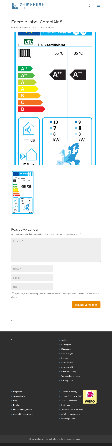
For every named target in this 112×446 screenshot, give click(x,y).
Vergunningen (19, 396)
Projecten (17, 391)
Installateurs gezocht (22, 409)
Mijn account (66, 349)
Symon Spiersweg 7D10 (71, 396)
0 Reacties (49, 27)
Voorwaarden (67, 362)
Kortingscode (67, 380)
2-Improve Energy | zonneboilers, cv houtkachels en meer (54, 439)
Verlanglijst (66, 344)
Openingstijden (68, 418)
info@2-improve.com (70, 414)
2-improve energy (24, 27)
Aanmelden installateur (23, 414)
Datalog (16, 405)
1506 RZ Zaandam (69, 400)
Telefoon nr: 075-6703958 (72, 409)
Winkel (64, 340)
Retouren (65, 358)
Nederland (65, 405)
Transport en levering (70, 376)
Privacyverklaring (69, 371)
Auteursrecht (67, 367)
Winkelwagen (67, 353)
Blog (15, 400)
